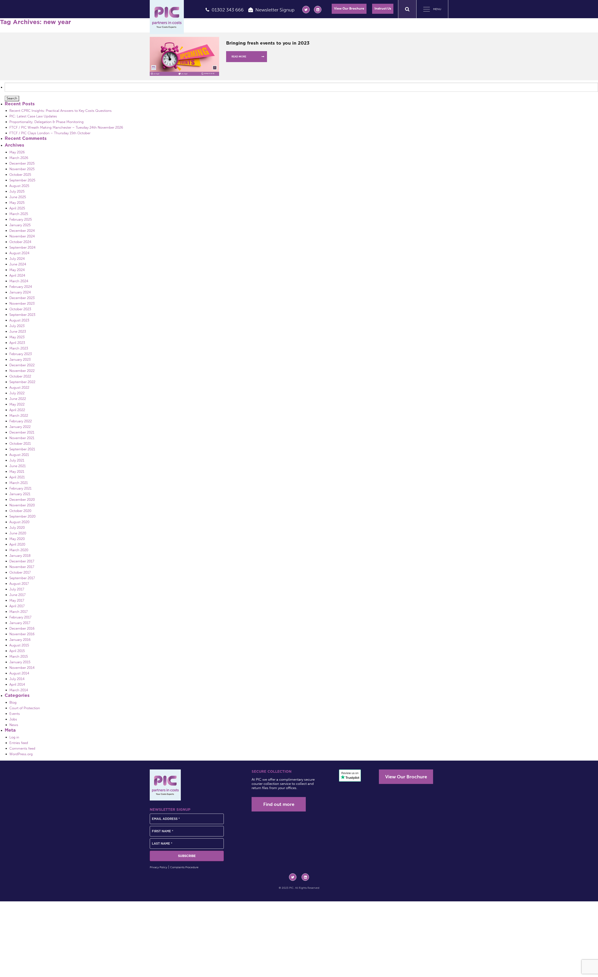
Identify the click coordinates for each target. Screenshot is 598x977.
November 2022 (22, 371)
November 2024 (22, 236)
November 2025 (22, 169)
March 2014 (18, 690)
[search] (407, 9)
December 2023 (22, 298)
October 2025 (20, 175)
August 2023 (19, 320)
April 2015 (17, 651)
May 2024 (17, 270)
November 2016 (22, 634)
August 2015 (19, 645)
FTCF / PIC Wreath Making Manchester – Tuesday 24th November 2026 (66, 127)
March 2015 (18, 656)
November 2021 (21, 438)
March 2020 (18, 550)
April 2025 (17, 208)
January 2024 (20, 292)
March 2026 (18, 158)
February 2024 (20, 287)
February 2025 (20, 219)
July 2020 (17, 528)
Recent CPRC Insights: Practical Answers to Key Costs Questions (60, 111)
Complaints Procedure (184, 867)
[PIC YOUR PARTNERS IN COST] (165, 785)
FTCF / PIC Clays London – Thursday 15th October (49, 133)
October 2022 (20, 376)
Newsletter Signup (275, 10)
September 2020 (22, 516)
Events (14, 714)
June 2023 (17, 331)
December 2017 (21, 561)
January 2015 (19, 662)
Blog (13, 702)
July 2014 (17, 679)
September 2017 (22, 578)
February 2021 (20, 488)
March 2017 (18, 612)
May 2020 (17, 539)
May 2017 (16, 600)
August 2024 (19, 253)
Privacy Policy (158, 867)
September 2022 (22, 382)
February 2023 (20, 354)
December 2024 (22, 231)
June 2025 (17, 197)
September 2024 (22, 247)
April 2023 (17, 343)
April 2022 (17, 410)
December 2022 (22, 365)
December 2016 (22, 628)
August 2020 (19, 522)
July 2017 (16, 589)
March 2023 (18, 348)
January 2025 (20, 225)
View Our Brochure (349, 9)
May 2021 (16, 471)
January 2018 (20, 556)
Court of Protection (24, 708)
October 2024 (20, 242)
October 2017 (20, 572)
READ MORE (238, 56)
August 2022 (19, 387)
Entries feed (18, 743)
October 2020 (20, 511)
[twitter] (306, 9)
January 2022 (20, 427)
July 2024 (17, 259)
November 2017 (21, 567)
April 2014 (17, 684)
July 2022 (17, 393)
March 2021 (18, 483)
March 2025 (18, 214)
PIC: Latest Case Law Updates (33, 116)
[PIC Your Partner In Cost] (167, 17)
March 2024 (18, 281)
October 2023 (20, 309)
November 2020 (22, 505)
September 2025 (22, 180)
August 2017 (19, 584)
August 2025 (19, 186)
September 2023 (22, 315)
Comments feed (22, 748)
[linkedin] (317, 9)
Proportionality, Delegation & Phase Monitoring (46, 122)
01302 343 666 (228, 10)
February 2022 (20, 421)
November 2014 (22, 668)
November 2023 (22, 303)
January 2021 (19, 494)
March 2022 (18, 415)
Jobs (13, 719)
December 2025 (22, 163)
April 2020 (17, 544)
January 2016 (20, 640)
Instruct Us (382, 9)
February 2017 (20, 617)
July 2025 (17, 191)
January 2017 (19, 623)
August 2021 (19, 455)
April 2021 (17, 477)
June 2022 (17, 399)
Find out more (278, 804)
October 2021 (20, 443)
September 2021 (22, 449)
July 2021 (16, 460)
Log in (14, 737)
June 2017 (17, 595)
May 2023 (17, 337)
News (13, 725)
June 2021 (17, 466)
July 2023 (17, 326)
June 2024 (17, 264)
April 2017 (17, 606)
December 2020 (22, 499)
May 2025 (17, 203)
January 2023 (20, 359)
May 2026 (17, 152)
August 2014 (19, 673)
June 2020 (17, 533)
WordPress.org (21, 754)
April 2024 (17, 275)
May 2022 (17, 404)
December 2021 (21, 432)
